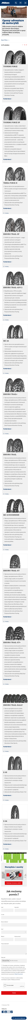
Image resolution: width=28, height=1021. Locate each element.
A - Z (25, 45)
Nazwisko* (17, 907)
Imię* (2, 907)
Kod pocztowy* (18, 936)
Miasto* (2, 936)
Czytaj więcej (7, 98)
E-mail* (2, 914)
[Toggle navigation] (25, 2)
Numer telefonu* (4, 921)
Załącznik (3, 957)
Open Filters (4, 40)
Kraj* (2, 929)
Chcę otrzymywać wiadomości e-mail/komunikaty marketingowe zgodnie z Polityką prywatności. (12, 978)
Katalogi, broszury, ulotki (14, 883)
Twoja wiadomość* (5, 943)
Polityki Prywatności (19, 974)
